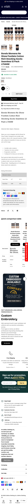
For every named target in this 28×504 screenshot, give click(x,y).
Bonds (8, 21)
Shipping (3, 71)
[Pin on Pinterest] (17, 211)
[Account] (23, 7)
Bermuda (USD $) (8, 478)
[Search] (25, 12)
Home (3, 21)
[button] (26, 252)
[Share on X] (13, 211)
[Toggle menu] (2, 7)
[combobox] (14, 12)
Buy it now (14, 99)
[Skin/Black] (2, 81)
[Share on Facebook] (8, 211)
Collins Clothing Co (11, 495)
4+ (3, 88)
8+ (7, 88)
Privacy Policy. (16, 389)
